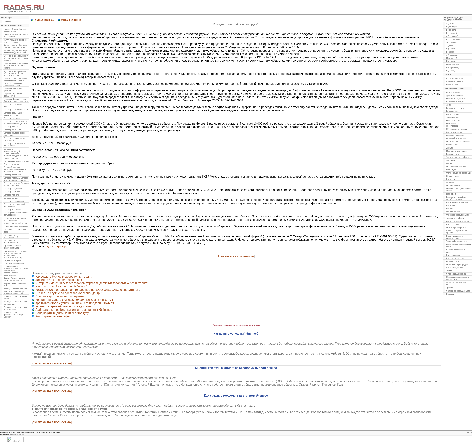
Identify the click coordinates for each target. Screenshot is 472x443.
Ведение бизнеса (454, 84)
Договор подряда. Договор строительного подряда (16, 179)
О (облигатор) (452, 64)
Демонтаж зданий (454, 95)
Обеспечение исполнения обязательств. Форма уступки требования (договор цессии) (16, 81)
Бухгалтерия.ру (56, 246)
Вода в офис (452, 145)
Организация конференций (458, 173)
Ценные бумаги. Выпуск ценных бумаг (15, 30)
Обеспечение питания (456, 166)
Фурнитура (451, 170)
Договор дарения (12, 118)
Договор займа (11, 126)
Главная (7, 21)
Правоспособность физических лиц (13, 247)
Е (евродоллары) (454, 39)
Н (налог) (450, 61)
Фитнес (449, 163)
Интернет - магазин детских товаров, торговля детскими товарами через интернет (91, 283)
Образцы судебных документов (13, 95)
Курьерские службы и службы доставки (456, 198)
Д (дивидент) (452, 36)
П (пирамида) (452, 67)
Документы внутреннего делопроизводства (15, 219)
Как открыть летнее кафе (52, 316)
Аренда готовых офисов (457, 221)
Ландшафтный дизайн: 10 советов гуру (62, 313)
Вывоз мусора (453, 92)
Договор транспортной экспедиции (14, 205)
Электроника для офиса (457, 157)
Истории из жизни (454, 78)
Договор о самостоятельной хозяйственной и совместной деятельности (16, 152)
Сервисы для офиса (455, 132)
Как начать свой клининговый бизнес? (61, 286)
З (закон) (450, 45)
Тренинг (450, 288)
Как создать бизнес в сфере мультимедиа (63, 276)
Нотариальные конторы (457, 202)
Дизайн (449, 148)
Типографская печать (456, 241)
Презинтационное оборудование (454, 237)
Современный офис (455, 258)
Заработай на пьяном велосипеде (58, 279)
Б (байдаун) (451, 27)
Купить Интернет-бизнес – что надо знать (63, 306)
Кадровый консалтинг (456, 138)
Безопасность (452, 154)
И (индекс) (451, 49)
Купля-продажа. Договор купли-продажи (15, 41)
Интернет (450, 179)
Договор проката (11, 195)
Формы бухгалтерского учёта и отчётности (14, 279)
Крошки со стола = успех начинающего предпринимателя (74, 303)
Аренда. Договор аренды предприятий (15, 308)
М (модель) (451, 58)
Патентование (452, 224)
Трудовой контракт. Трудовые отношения (14, 262)
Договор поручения (13, 188)
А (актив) (450, 23)
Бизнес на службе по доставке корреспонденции (68, 293)
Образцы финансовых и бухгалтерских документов (16, 100)
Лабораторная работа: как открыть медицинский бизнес (73, 309)
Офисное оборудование (457, 215)
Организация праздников (458, 141)
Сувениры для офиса (456, 274)
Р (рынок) (450, 70)
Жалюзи (450, 182)
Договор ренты (11, 198)
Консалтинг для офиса (456, 98)
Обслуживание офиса (456, 129)
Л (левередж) (452, 55)
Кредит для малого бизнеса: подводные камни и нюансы (74, 299)
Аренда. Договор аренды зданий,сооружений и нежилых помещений (15, 291)
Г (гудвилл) (451, 33)
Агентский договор (12, 164)
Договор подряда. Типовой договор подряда (16, 184)
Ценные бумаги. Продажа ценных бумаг (16, 35)
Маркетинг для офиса (456, 151)
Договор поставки (12, 192)
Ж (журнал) (451, 42)
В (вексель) (451, 30)
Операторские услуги (456, 227)
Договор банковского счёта (16, 110)
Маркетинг (451, 194)
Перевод (450, 294)
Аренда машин (453, 114)
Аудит (449, 271)
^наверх (468, 432)
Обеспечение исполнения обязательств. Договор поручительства (16, 73)
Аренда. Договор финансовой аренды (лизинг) (13, 314)
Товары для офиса (455, 218)
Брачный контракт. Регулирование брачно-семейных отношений (15, 169)
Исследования (453, 255)
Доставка (450, 160)
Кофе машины (453, 120)
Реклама (450, 208)
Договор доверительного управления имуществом (15, 122)
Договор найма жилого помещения (14, 144)
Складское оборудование (458, 291)
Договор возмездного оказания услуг (14, 114)
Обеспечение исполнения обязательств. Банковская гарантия (16, 58)
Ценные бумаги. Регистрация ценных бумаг (16, 160)
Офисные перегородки (457, 264)
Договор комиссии (12, 130)
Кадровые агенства (455, 108)
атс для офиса (453, 212)
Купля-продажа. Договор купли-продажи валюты (15, 46)
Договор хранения (12, 209)
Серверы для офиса (455, 267)
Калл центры (452, 111)
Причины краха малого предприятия (60, 296)
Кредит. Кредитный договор (16, 223)
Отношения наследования (16, 226)
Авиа (448, 105)
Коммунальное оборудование (453, 125)
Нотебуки (450, 205)
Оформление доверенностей (11, 236)
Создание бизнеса (454, 81)
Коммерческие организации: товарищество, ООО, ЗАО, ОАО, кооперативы (86, 289)
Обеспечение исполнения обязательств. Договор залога (16, 65)
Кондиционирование (455, 135)
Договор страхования (14, 201)
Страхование (452, 176)
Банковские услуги (455, 102)
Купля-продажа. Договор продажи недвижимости (15, 51)
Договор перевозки (12, 175)
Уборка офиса (452, 117)
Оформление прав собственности (12, 241)
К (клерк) (450, 52)
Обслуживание (453, 185)
